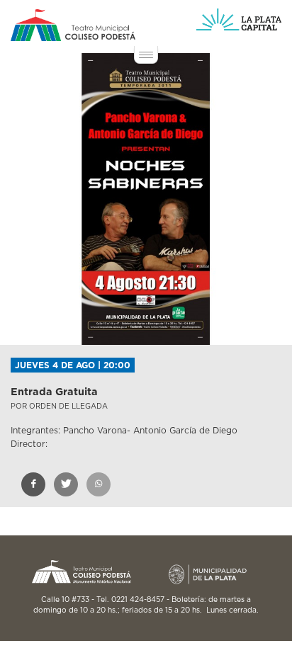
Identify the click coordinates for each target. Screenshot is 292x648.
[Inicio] (73, 25)
